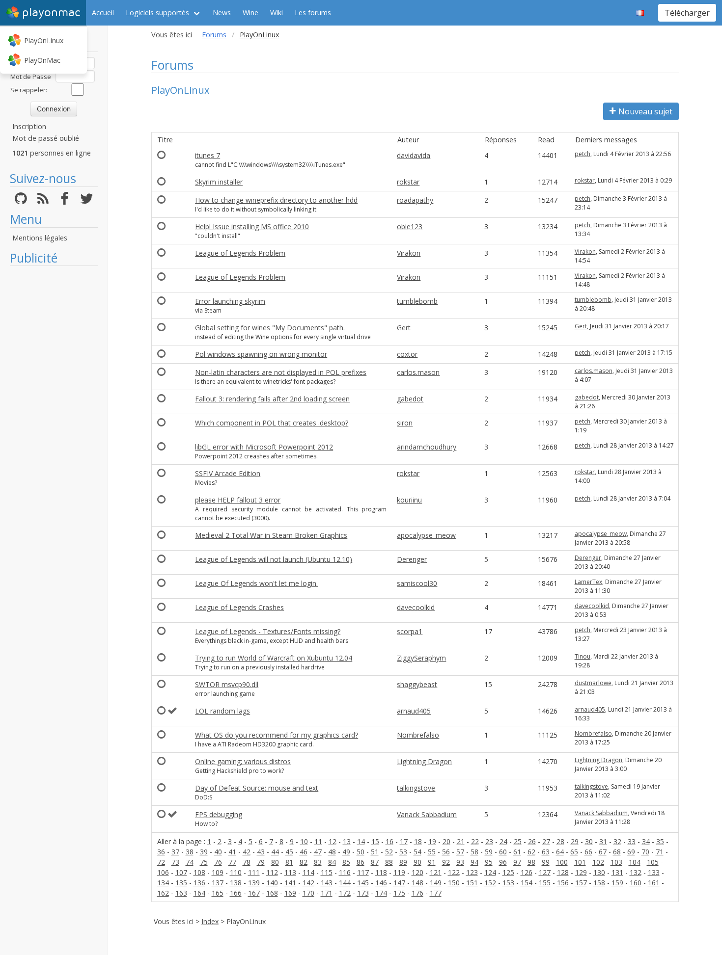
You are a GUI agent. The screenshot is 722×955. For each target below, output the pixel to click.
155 (545, 882)
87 (375, 862)
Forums (214, 34)
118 (381, 872)
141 (290, 882)
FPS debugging (218, 814)
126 (526, 872)
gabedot (410, 398)
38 (190, 851)
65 (574, 851)
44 (275, 851)
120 (417, 872)
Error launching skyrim (230, 301)
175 (399, 893)
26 (532, 841)
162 (163, 893)
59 (489, 851)
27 (546, 841)
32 (617, 841)
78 (246, 862)
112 (272, 872)
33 (632, 841)
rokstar (408, 181)
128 (563, 872)
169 (290, 893)
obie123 (409, 226)
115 (327, 872)
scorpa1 (409, 631)
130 (599, 872)
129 (581, 872)
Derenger (412, 559)
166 (236, 893)
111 (254, 872)
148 (417, 882)
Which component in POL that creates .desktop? (271, 422)
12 (332, 841)
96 (503, 862)
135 (181, 882)
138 (236, 882)
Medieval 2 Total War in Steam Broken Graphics (271, 535)
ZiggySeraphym (421, 658)
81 (289, 862)
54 (417, 851)
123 (472, 872)
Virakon (408, 253)
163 (181, 893)
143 (327, 882)
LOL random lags (222, 711)
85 (346, 862)
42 (246, 851)
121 (436, 872)
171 (327, 893)
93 (460, 862)
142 (308, 882)
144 (345, 882)
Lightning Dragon (424, 761)
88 (389, 862)
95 (489, 862)
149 (436, 882)
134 (163, 882)
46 (303, 851)
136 (199, 882)
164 (199, 893)
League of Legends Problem (240, 253)
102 (598, 862)
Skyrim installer (219, 181)
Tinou (582, 656)
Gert (404, 327)
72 (161, 862)
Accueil (103, 12)
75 (204, 862)
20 (446, 841)
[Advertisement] (54, 418)
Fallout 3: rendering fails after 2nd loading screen (272, 398)
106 (163, 872)
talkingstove (416, 788)
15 (375, 841)
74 (190, 862)
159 (617, 882)
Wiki (276, 12)
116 (345, 872)
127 (545, 872)
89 (403, 862)
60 (503, 851)
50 (360, 851)
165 (217, 893)
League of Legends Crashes (239, 607)
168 (272, 893)
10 (304, 841)
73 (175, 862)
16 (389, 841)
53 (403, 851)
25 (518, 841)
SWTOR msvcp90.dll (226, 684)
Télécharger (687, 12)
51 (375, 851)
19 (432, 841)
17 (404, 841)
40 (218, 851)
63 (546, 851)
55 (432, 851)
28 (560, 841)
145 (363, 882)
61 (517, 851)
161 (654, 882)
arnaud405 (414, 711)
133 (654, 872)
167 (254, 893)
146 (381, 882)
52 (389, 851)
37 (175, 851)
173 (363, 893)
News (222, 12)
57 (460, 851)
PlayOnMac (42, 60)
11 (318, 841)
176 (417, 893)
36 (161, 851)
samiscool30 (417, 583)
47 (318, 851)
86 (360, 862)
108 (199, 872)
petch (582, 154)
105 (653, 862)
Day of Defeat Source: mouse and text (256, 788)
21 (461, 841)
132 (635, 872)
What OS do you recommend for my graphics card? (276, 735)
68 (617, 851)
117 (363, 872)
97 (517, 862)
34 (646, 841)
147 (399, 882)
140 (272, 882)
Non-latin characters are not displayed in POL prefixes (280, 372)
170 (308, 893)
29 (575, 841)
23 (489, 841)
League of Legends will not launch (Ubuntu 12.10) (273, 559)
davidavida (413, 155)
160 (635, 882)
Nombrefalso (418, 735)
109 (217, 872)
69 (631, 851)
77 (232, 862)
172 (345, 893)
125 (508, 872)
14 (361, 841)
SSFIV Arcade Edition (227, 473)
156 (563, 882)
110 (236, 872)
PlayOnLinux (43, 40)
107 (181, 872)
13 (347, 841)
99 (546, 862)
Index (210, 921)
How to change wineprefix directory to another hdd (276, 200)
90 (417, 862)
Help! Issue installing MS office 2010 (252, 226)
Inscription (29, 126)
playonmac (51, 12)
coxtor (407, 354)
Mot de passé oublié (45, 138)
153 (508, 882)
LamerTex (588, 582)
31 (603, 841)
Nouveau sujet (645, 111)
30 (589, 841)
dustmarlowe (593, 683)
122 (454, 872)
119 (399, 872)
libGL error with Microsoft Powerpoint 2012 (264, 446)
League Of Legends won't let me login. (256, 583)
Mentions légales (39, 237)
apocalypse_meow (426, 535)
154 (526, 882)
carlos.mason (418, 372)
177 (436, 893)
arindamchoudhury (426, 446)
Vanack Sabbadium (427, 814)
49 (346, 851)
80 (275, 862)
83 (318, 862)
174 (381, 893)
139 (254, 882)
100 (562, 862)
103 (616, 862)
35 (660, 841)
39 (204, 851)
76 (218, 862)
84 (332, 862)
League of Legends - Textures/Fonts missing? (267, 631)
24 (503, 841)
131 (617, 872)
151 (472, 882)
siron (405, 422)
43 (261, 851)
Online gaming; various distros (243, 761)
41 (232, 851)
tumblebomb (417, 301)
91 (432, 862)
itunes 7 (207, 155)
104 (634, 862)
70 (645, 851)
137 (217, 882)
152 (490, 882)
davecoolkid (416, 607)
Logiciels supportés (157, 12)
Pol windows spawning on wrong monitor (261, 354)
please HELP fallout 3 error (237, 499)
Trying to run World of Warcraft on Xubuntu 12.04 (273, 658)
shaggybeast (417, 684)
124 (490, 872)
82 (303, 862)
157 (581, 882)
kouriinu (409, 499)
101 (580, 862)
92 (446, 862)
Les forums (313, 12)
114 (308, 872)
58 (474, 851)
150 (454, 882)
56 (446, 851)
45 (289, 851)
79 (261, 862)
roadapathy (415, 200)
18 (418, 841)
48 (332, 851)
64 (560, 851)
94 (474, 862)
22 (475, 841)
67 (603, 851)
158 (599, 882)
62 (531, 851)
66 (588, 851)
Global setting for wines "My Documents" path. (270, 327)
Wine (250, 12)
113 (290, 872)
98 (531, 862)
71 (660, 851)
